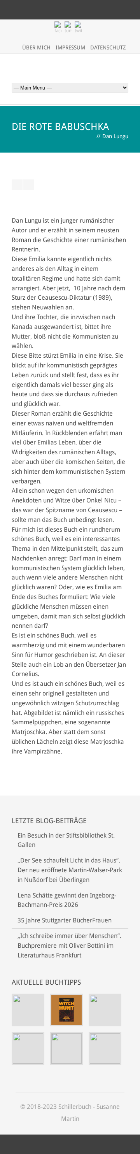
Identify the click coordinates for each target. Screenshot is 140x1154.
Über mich (36, 47)
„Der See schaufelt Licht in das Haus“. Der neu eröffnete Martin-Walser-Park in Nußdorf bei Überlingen (70, 870)
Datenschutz (108, 47)
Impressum (70, 47)
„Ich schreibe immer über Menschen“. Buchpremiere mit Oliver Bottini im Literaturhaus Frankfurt (69, 945)
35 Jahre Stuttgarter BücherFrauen (65, 920)
